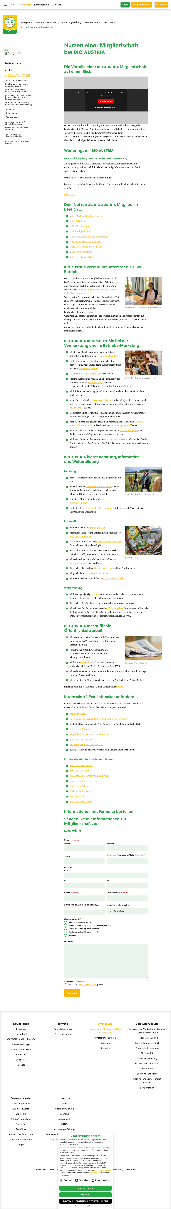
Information (11, 113)
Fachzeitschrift (108, 542)
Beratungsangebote (147, 1073)
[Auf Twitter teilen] (9, 53)
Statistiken (84, 1180)
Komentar (68, 941)
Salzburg (80, 786)
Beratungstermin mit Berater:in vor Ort (84, 932)
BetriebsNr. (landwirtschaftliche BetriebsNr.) (126, 855)
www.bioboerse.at (112, 439)
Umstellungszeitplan (105, 1037)
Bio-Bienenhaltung (81, 226)
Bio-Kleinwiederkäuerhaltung (86, 242)
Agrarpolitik (64, 1118)
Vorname (67, 843)
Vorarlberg (81, 802)
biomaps (139, 422)
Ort (65, 881)
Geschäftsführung (64, 1108)
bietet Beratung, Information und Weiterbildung (18, 103)
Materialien (147, 1063)
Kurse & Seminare (63, 1028)
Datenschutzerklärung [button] (81, 1206)
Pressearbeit (86, 662)
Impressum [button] (92, 1206)
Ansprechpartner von (86, 745)
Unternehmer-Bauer (21, 1049)
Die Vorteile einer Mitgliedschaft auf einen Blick (17, 75)
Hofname (67, 856)
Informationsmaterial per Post (80, 922)
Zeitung (102, 400)
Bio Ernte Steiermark (80, 791)
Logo (93, 374)
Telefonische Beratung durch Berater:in (84, 929)
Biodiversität (147, 1053)
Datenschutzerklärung (87, 985)
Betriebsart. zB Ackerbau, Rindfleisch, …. (81, 906)
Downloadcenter (92, 22)
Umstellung (53, 22)
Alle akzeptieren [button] (85, 1188)
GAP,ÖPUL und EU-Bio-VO (21, 1039)
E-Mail (71, 893)
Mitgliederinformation (105, 568)
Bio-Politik (21, 1113)
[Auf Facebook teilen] (5, 53)
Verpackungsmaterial (120, 425)
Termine (40, 22)
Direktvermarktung (88, 369)
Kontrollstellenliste (79, 714)
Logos (21, 1144)
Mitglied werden (141, 4)
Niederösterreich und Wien (89, 776)
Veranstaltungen (63, 1034)
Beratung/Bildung (71, 22)
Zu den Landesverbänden (14, 135)
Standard (107, 356)
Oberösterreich (83, 781)
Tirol (78, 796)
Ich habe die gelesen (86, 985)
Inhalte (8, 70)
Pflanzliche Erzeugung (147, 1048)
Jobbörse (21, 1059)
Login (125, 4)
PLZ (108, 881)
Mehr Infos (69, 195)
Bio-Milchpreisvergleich (112, 578)
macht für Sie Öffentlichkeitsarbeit (16, 123)
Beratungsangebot (78, 503)
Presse (51, 1169)
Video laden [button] (107, 101)
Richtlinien (81, 739)
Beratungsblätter (97, 528)
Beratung (10, 109)
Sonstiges (73, 935)
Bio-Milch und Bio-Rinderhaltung (88, 216)
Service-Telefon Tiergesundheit (98, 508)
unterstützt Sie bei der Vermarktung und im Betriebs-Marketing (18, 97)
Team (64, 1103)
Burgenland (81, 766)
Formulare (21, 1124)
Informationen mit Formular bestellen (17, 142)
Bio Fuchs (21, 1054)
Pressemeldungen (21, 1044)
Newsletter (130, 1169)
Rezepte (21, 1064)
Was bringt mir (16, 80)
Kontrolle (120, 687)
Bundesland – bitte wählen (118, 905)
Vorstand (64, 1113)
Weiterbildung (12, 117)
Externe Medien (102, 1180)
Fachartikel (21, 1034)
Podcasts (90, 573)
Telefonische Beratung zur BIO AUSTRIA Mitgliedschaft (90, 925)
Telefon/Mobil (117, 893)
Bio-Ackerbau (78, 221)
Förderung (105, 1042)
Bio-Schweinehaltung (82, 252)
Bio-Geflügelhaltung (82, 231)
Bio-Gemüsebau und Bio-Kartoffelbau (90, 237)
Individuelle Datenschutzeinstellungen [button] (85, 1201)
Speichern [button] (85, 1195)
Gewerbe (56, 4)
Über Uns (64, 1098)
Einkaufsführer (77, 425)
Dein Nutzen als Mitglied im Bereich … (16, 85)
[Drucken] (19, 53)
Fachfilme (103, 573)
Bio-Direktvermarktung (83, 257)
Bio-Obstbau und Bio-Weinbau (86, 247)
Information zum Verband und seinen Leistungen (99, 719)
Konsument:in (41, 4)
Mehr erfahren (106, 95)
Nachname (110, 843)
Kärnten (80, 771)
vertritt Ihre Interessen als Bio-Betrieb (16, 90)
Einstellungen (95, 1172)
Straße (66, 871)
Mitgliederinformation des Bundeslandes (89, 734)
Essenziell (68, 1180)
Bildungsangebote (114, 608)
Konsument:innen (129, 431)
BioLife (88, 425)
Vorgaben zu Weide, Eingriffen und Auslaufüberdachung (147, 1030)
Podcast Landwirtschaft (21, 1134)
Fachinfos (80, 537)
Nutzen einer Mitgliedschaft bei (105, 1030)
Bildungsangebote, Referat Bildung (147, 1080)
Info (21, 1108)
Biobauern (25, 4)
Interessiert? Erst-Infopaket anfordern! (16, 128)
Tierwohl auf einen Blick (147, 1042)
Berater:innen (99, 487)
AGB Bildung (117, 1169)
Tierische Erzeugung (147, 1037)
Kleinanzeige (76, 408)
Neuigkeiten (26, 22)
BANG (64, 1124)
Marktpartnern (95, 383)
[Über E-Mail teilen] (14, 53)
